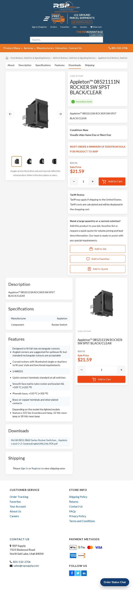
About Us (15, 511)
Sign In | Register (39, 27)
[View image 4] (54, 161)
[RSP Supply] (66, 6)
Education (61, 48)
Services (29, 48)
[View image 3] (41, 161)
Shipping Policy (78, 496)
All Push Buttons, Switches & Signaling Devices (74, 58)
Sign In (24, 468)
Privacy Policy (77, 516)
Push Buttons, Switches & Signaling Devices (31, 58)
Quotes (83, 27)
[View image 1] (16, 161)
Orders (53, 27)
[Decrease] (74, 181)
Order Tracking (19, 496)
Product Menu (12, 48)
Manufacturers (45, 48)
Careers (14, 516)
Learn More (96, 35)
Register (36, 468)
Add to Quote (100, 268)
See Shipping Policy (82, 22)
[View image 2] (29, 161)
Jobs (75, 27)
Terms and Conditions (82, 521)
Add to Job (100, 248)
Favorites (64, 27)
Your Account (18, 506)
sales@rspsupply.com (26, 565)
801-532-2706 (22, 561)
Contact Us (75, 48)
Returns (73, 501)
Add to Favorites (100, 258)
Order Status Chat (115, 582)
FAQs (72, 511)
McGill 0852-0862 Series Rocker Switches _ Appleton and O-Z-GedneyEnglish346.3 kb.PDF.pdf (39, 442)
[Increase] (93, 181)
